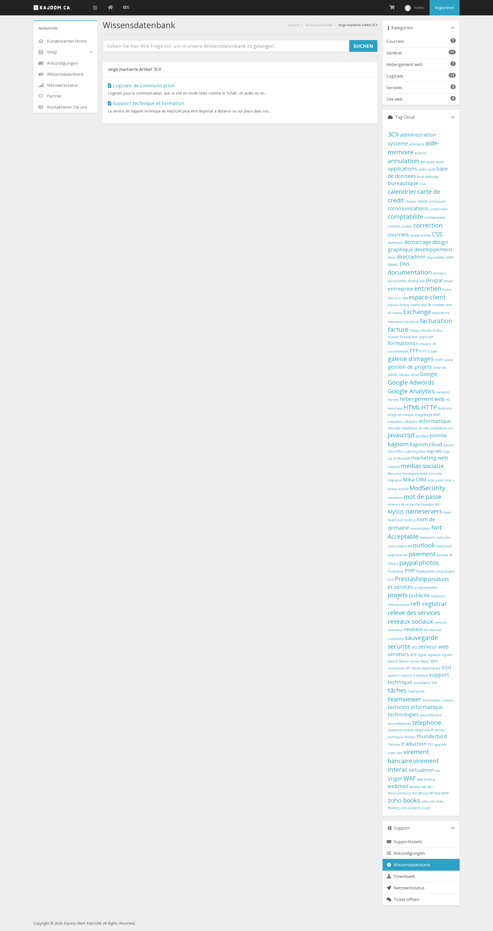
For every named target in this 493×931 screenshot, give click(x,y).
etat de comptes (433, 305)
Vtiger (395, 778)
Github (392, 375)
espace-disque (398, 305)
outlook (424, 545)
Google (428, 373)
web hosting (426, 779)
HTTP (429, 407)
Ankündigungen (408, 853)
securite (399, 646)
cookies (406, 226)
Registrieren (444, 7)
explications (440, 313)
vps (437, 770)
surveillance (421, 683)
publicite (419, 595)
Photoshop (396, 571)
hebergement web (422, 398)
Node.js (409, 520)
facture (398, 329)
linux (422, 451)
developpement (433, 249)
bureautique (403, 183)
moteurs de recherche (404, 504)
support (394, 675)
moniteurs (395, 498)
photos (429, 562)
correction (428, 225)
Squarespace (431, 668)
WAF (409, 778)
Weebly (414, 787)
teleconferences (399, 723)
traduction (414, 743)
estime (415, 305)
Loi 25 (392, 458)
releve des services (414, 612)
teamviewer (404, 699)
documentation (410, 272)
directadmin (411, 256)
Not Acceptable (415, 531)
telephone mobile (401, 730)
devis (391, 257)
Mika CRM (414, 479)
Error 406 (401, 298)
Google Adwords (411, 382)
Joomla (438, 435)
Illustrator (445, 408)
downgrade (416, 281)
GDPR (439, 360)
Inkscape (394, 428)
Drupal (434, 280)
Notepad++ (428, 537)
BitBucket (432, 177)
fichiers (415, 330)
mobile (403, 489)
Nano (447, 512)
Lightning (411, 451)
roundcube (396, 638)
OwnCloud (443, 546)
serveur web (433, 646)
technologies (403, 714)
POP (391, 580)
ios (450, 428)
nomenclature (420, 528)
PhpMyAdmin (425, 571)
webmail (398, 786)
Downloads (403, 876)
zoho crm (428, 801)
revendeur (395, 630)
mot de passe (422, 496)
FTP (414, 350)
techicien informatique (415, 707)
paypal (408, 562)
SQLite (416, 668)
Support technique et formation (147, 103)
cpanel (415, 235)
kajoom (398, 444)
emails (448, 281)
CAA (422, 184)
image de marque (401, 415)
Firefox (438, 330)
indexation (395, 422)
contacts (394, 226)
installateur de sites (416, 428)
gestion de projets (410, 366)
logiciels (434, 451)
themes (410, 737)
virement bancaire (408, 756)
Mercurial (394, 473)
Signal (422, 655)
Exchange (417, 311)
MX (437, 504)
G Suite (432, 351)
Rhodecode (432, 630)
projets (398, 595)
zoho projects (410, 808)
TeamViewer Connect (437, 700)
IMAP (436, 415)
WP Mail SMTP (439, 793)
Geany (448, 360)
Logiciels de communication (143, 85)
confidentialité (434, 217)
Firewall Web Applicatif (416, 337)
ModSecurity (427, 487)
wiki (423, 787)
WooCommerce (399, 793)
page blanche (397, 555)
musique (427, 504)
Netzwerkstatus (408, 888)
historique (395, 408)
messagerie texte (414, 473)
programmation (426, 587)
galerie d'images (411, 358)
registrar (434, 603)
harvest (393, 399)
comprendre (438, 209)
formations (401, 343)
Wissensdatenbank (319, 25)
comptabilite (405, 216)
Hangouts (443, 392)
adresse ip (416, 144)
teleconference (431, 715)
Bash (420, 177)
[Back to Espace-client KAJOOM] (110, 7)
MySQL (396, 511)
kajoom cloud (426, 444)
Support (293, 25)
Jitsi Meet (422, 436)
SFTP (413, 655)
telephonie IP (424, 730)
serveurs (398, 654)
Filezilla (426, 330)
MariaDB (403, 458)
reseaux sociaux (410, 621)
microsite (435, 473)
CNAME (422, 201)
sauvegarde (421, 637)
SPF (407, 668)
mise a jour (436, 480)
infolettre (411, 422)
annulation (403, 160)
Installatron (439, 428)
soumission (396, 668)
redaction (438, 596)
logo (446, 451)
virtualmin (421, 769)
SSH (446, 667)
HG (448, 399)
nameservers (423, 511)
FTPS (423, 351)
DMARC (393, 265)
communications (408, 208)
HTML (412, 407)
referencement (398, 605)
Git (444, 367)
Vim (399, 753)
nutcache (443, 537)
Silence (404, 661)
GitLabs (404, 375)
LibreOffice (396, 451)
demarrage (417, 242)
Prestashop (411, 578)
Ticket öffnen (405, 899)
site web (415, 661)
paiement (422, 553)
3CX (393, 134)
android (420, 153)
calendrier (402, 191)
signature (434, 655)
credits (426, 235)
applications (402, 168)
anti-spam (427, 162)
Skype (425, 661)
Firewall (393, 337)
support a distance (414, 675)
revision (413, 629)
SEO (414, 647)
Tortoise (394, 744)
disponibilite (436, 257)
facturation (436, 320)
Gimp (437, 367)
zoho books (404, 800)
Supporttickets (407, 841)
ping (439, 571)
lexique (448, 445)
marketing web (429, 457)
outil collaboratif (400, 546)
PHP (410, 570)
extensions (395, 322)
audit (431, 169)
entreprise (400, 288)
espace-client (427, 297)
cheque (410, 201)
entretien (427, 288)
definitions (395, 243)
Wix (430, 787)
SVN (434, 683)
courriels (398, 234)
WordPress (420, 793)
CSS (437, 234)
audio (422, 169)
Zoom (426, 808)
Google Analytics (411, 391)
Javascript (401, 435)
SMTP (434, 661)
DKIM (449, 257)
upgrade (440, 744)
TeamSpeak (415, 691)
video (392, 753)
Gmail (415, 375)
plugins (449, 571)
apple (440, 162)
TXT (430, 744)
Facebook (411, 322)
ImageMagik (423, 415)
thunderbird (431, 736)
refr (415, 603)
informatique (435, 420)
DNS (405, 264)
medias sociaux (422, 465)
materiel (394, 467)
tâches (397, 690)
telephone (426, 722)
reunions (440, 622)
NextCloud (395, 520)
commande (437, 201)
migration (395, 480)
